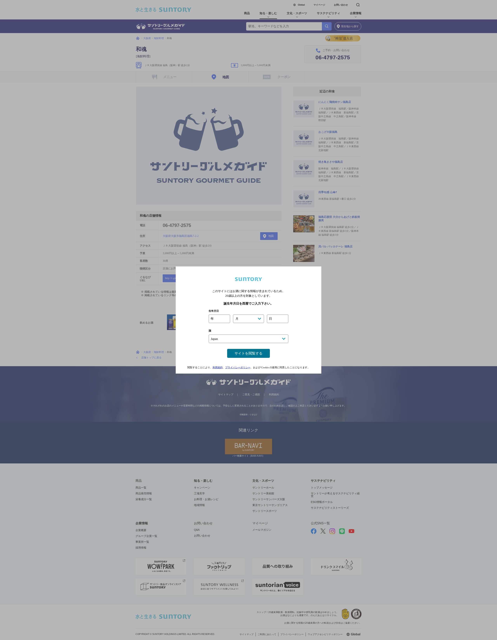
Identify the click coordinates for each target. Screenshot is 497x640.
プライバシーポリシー (237, 367)
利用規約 (218, 367)
